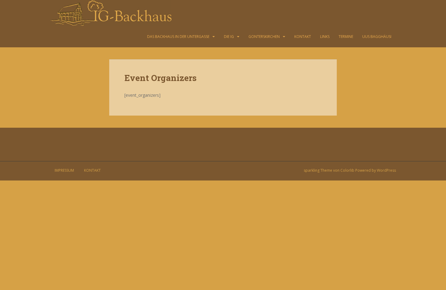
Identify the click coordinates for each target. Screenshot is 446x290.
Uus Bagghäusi (376, 36)
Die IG (229, 36)
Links (324, 36)
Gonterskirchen (264, 36)
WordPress (386, 170)
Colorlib (347, 170)
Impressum (64, 170)
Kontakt (302, 36)
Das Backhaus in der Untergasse (178, 36)
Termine (346, 36)
